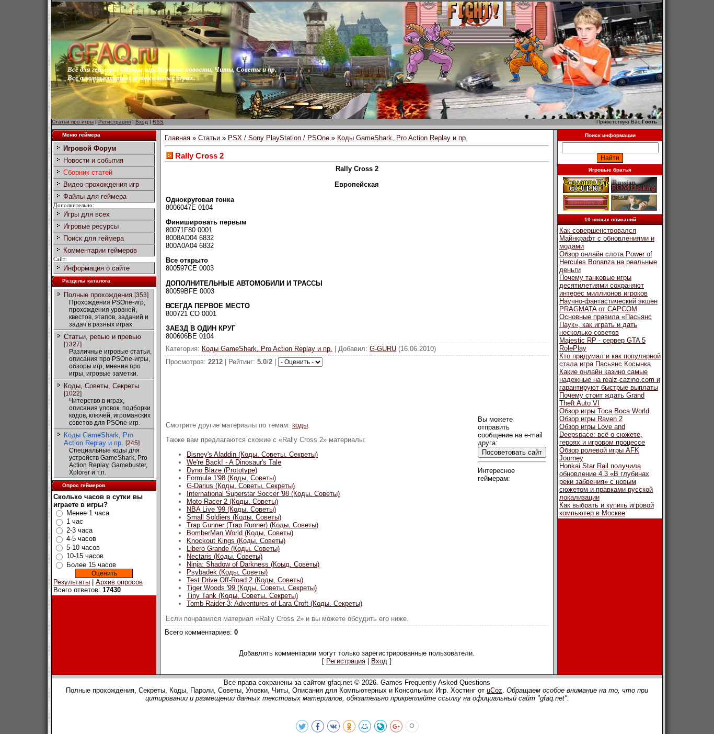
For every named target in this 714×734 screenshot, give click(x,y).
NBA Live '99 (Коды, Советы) (231, 509)
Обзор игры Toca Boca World (604, 411)
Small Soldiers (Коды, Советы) (234, 517)
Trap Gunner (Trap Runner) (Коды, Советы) (252, 525)
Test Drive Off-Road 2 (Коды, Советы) (245, 580)
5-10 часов (83, 547)
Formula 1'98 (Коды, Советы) (231, 478)
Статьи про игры (73, 122)
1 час (74, 521)
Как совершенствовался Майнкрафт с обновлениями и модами (606, 238)
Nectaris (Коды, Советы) (224, 556)
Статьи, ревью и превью (102, 337)
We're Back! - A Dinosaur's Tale (234, 462)
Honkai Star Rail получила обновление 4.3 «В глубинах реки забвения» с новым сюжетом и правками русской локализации (606, 481)
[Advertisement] (357, 390)
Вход (141, 122)
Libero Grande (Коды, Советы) (233, 548)
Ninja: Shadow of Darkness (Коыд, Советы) (253, 564)
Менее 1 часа (87, 513)
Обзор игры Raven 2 (591, 419)
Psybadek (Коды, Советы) (227, 572)
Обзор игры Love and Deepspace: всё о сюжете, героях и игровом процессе (602, 434)
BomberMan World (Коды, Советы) (240, 533)
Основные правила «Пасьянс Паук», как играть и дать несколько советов (605, 324)
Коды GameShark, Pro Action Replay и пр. (98, 439)
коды (300, 425)
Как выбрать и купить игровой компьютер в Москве (606, 509)
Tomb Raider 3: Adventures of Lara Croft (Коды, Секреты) (274, 603)
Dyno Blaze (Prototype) (222, 470)
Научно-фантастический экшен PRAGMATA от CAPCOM (608, 305)
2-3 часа (79, 530)
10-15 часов (84, 556)
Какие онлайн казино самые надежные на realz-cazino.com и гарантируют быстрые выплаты (609, 379)
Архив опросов (119, 582)
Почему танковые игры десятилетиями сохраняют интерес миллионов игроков (603, 285)
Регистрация (114, 122)
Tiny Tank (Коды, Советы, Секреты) (242, 596)
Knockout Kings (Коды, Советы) (236, 541)
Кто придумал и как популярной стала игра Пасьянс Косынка (610, 360)
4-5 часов (81, 539)
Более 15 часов (91, 565)
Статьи (209, 138)
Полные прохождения (98, 295)
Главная (177, 138)
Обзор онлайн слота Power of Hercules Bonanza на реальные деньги (608, 262)
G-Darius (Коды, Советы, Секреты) (241, 486)
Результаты (71, 582)
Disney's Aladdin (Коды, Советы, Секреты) (252, 454)
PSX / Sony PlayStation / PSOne (278, 138)
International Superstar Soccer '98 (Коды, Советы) (263, 494)
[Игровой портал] (112, 63)
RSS (158, 122)
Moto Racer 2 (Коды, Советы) (232, 501)
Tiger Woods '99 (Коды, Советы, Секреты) (252, 588)
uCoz (494, 690)
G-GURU (383, 349)
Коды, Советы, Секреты (101, 386)
